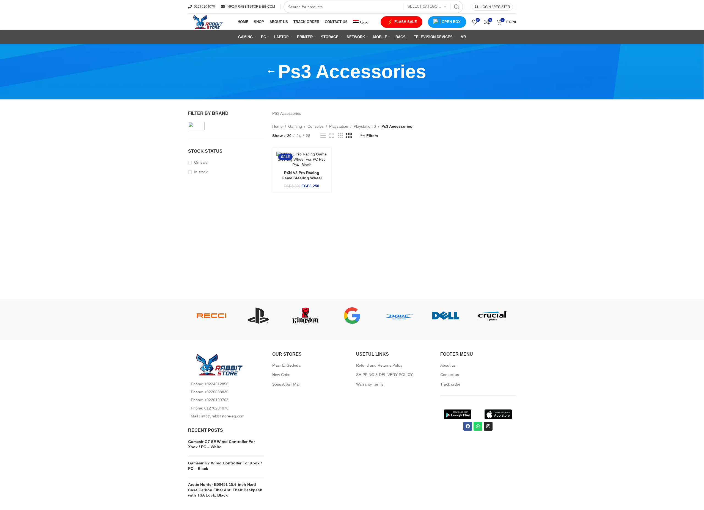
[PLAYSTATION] (258, 315)
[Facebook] (467, 426)
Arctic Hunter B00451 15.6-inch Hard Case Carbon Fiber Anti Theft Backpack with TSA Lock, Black (225, 489)
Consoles (315, 126)
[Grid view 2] (331, 135)
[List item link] (226, 384)
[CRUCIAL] (492, 315)
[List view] (323, 135)
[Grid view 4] (349, 135)
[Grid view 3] (340, 135)
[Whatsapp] (478, 426)
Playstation (338, 126)
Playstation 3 (365, 126)
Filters (372, 135)
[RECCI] (211, 315)
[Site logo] (207, 21)
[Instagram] (488, 426)
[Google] (352, 315)
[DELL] (445, 315)
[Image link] (218, 364)
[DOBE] (398, 315)
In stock (201, 172)
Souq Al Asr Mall (286, 384)
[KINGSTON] (305, 315)
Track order (450, 384)
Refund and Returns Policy (379, 365)
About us (448, 365)
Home (277, 126)
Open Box (451, 22)
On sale (201, 162)
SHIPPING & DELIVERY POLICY (384, 374)
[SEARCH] (456, 7)
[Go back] (271, 71)
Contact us (449, 374)
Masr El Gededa (286, 365)
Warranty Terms (370, 384)
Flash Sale (405, 22)
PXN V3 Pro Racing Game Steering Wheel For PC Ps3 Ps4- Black (301, 178)
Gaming (295, 126)
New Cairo (281, 374)
